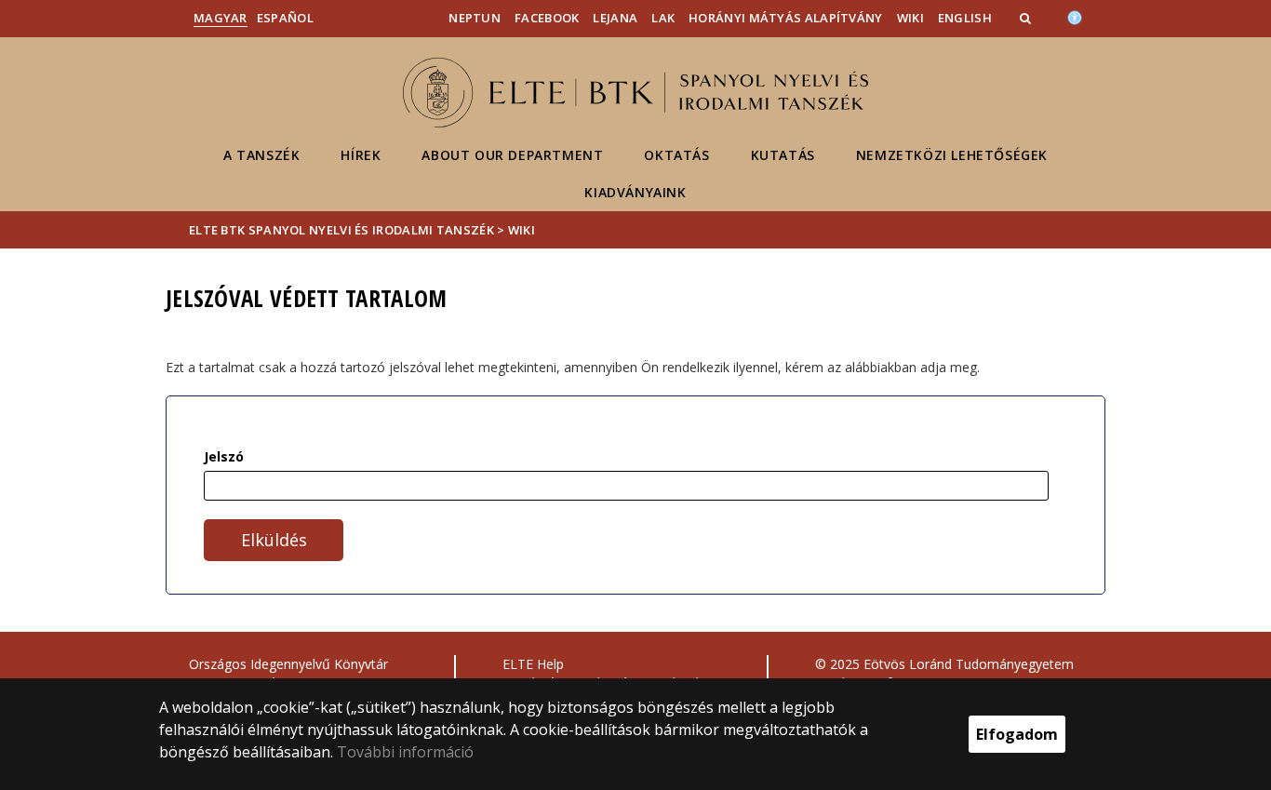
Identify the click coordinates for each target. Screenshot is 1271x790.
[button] (1027, 17)
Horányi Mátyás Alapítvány (786, 17)
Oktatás (676, 155)
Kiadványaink (635, 192)
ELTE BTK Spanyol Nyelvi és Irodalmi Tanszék (341, 229)
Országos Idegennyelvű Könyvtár (288, 664)
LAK (663, 17)
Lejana (615, 17)
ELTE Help (533, 664)
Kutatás (783, 155)
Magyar (221, 17)
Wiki (910, 17)
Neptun (474, 17)
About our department (512, 155)
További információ (405, 752)
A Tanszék (261, 155)
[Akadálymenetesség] (1074, 15)
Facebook (547, 17)
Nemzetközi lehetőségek (952, 155)
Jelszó (224, 456)
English (965, 17)
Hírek (361, 155)
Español (285, 17)
